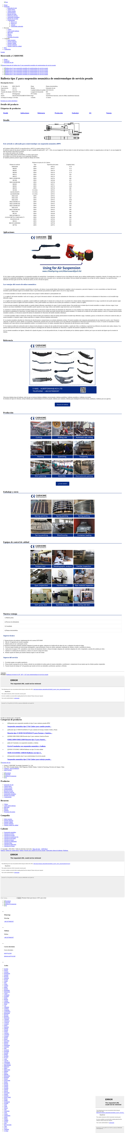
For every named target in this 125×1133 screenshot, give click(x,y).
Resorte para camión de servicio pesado (34, 850)
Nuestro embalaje (12, 44)
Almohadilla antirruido (17, 26)
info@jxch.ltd (7, 770)
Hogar (5, 5)
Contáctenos (7, 49)
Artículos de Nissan (9, 846)
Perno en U (14, 21)
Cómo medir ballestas (13, 31)
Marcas (9, 34)
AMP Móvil (44, 849)
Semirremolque (11, 12)
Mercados (10, 32)
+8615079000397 (9, 921)
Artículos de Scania (9, 835)
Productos (6, 6)
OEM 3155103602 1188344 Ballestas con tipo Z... (24, 753)
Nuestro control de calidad (14, 46)
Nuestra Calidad (11, 43)
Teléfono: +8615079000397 (11, 768)
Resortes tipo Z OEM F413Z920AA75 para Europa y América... (29, 733)
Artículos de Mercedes (10, 844)
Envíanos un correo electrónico (9, 101)
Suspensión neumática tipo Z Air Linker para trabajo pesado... (29, 759)
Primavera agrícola (12, 15)
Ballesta (3, 850)
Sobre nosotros (11, 40)
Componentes (11, 20)
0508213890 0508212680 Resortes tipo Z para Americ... (26, 739)
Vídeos (9, 29)
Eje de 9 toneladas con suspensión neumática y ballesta (26, 746)
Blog (5, 47)
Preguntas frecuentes (13, 37)
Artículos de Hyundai (10, 838)
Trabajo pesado (11, 11)
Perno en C (14, 23)
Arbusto (13, 25)
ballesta (22, 850)
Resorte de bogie (11, 14)
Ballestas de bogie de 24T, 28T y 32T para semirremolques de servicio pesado (27, 674)
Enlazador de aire (12, 8)
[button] (62, 404)
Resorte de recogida (12, 18)
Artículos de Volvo (9, 834)
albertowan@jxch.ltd (9, 956)
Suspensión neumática (13, 17)
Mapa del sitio (36, 849)
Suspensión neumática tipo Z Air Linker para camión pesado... (29, 726)
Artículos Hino (8, 843)
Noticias (9, 35)
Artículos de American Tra (11, 837)
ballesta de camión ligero (12, 850)
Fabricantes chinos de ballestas (54, 850)
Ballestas (65, 850)
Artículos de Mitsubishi (10, 841)
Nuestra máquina (12, 41)
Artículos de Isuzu (9, 840)
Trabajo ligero (11, 9)
